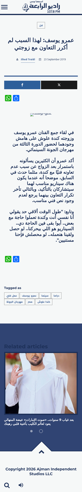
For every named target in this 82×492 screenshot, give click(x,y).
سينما (45, 295)
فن (41, 25)
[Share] (22, 85)
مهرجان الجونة (14, 302)
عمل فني (11, 295)
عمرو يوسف (29, 295)
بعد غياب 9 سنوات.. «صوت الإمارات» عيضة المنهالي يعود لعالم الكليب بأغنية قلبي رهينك (39, 422)
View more (41, 383)
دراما (56, 295)
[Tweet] (59, 85)
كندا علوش (43, 302)
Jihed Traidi (28, 59)
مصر (30, 302)
